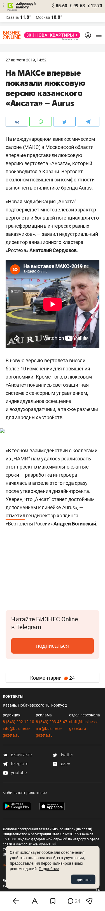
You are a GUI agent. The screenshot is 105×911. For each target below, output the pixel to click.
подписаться (52, 646)
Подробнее (49, 868)
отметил (15, 515)
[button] (94, 552)
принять (83, 879)
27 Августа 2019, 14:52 (26, 60)
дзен (65, 763)
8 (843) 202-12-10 (18, 721)
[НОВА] (50, 35)
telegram (19, 763)
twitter (66, 754)
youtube (18, 772)
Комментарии (52, 678)
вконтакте (21, 754)
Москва (43, 17)
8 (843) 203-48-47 (51, 721)
